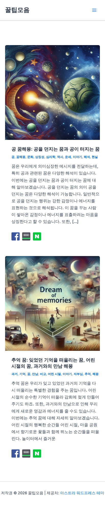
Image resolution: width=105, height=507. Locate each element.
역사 (60, 157)
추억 (88, 374)
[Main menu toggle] (94, 10)
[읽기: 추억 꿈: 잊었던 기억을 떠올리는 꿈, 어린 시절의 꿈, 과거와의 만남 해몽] (52, 302)
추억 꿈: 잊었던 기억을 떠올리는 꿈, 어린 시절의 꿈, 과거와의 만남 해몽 (53, 363)
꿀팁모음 (17, 10)
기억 (22, 374)
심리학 (50, 157)
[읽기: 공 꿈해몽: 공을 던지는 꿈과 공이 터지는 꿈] (52, 92)
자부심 (78, 374)
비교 (43, 374)
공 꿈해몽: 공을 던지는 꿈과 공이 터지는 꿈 (55, 149)
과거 (14, 374)
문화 (30, 157)
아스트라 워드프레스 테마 (82, 493)
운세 (68, 157)
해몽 (96, 374)
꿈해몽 (20, 157)
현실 (95, 157)
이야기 (77, 157)
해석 (87, 157)
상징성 (39, 157)
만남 (35, 374)
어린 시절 (54, 374)
